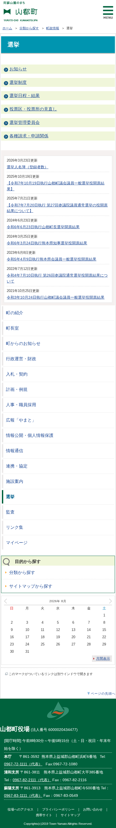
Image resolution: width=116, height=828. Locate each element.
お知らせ (18, 69)
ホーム (7, 28)
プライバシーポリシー (58, 809)
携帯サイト (44, 815)
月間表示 (103, 658)
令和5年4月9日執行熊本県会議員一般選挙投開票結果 (51, 259)
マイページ (17, 542)
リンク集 (14, 527)
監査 (10, 512)
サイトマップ (70, 815)
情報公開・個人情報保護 (29, 435)
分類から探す (29, 28)
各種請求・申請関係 (28, 136)
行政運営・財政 (21, 358)
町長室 (12, 328)
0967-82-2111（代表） (32, 780)
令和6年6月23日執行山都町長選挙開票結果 (43, 227)
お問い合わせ (93, 809)
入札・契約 (17, 374)
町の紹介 (14, 312)
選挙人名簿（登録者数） (27, 167)
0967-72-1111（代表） (23, 764)
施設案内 (14, 481)
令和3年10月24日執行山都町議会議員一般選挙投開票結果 (55, 297)
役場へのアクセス (20, 809)
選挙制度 (18, 82)
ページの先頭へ (103, 693)
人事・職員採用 (21, 404)
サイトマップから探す (30, 586)
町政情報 (52, 28)
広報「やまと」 (21, 420)
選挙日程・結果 (24, 95)
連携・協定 (17, 466)
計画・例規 (17, 389)
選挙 (10, 496)
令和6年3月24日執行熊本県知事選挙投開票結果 (47, 243)
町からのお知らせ (23, 343)
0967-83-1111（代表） (23, 795)
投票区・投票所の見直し (33, 109)
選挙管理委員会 (24, 122)
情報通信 (14, 450)
